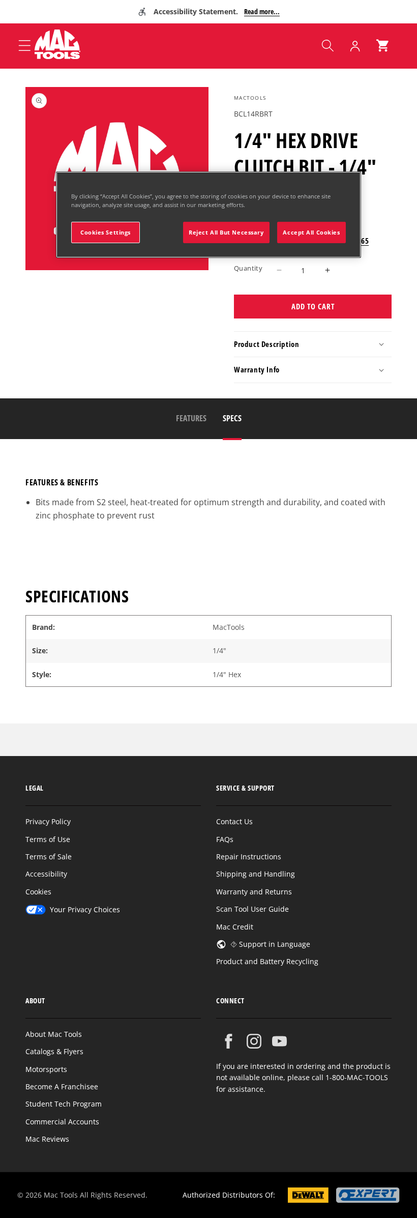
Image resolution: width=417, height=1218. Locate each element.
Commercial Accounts (62, 1121)
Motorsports (46, 1069)
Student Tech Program (63, 1104)
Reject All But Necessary (226, 232)
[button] (327, 46)
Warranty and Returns (254, 891)
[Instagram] (254, 1041)
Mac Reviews (47, 1139)
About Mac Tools (53, 1034)
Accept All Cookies (311, 232)
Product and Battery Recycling (267, 961)
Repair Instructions (248, 856)
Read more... (262, 11)
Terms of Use (47, 839)
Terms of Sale (48, 856)
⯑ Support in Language (270, 944)
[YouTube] (279, 1041)
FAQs (224, 839)
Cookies (38, 891)
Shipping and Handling (255, 874)
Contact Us (234, 821)
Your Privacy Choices (85, 909)
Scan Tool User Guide (252, 909)
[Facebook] (228, 1041)
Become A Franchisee (61, 1086)
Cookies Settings (105, 232)
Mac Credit (234, 927)
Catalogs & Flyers (54, 1051)
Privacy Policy (48, 821)
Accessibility (46, 874)
